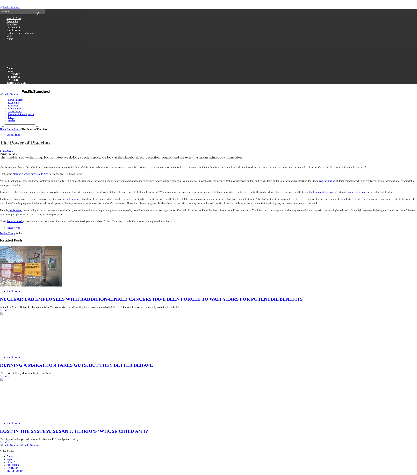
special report (15, 210)
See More (5, 310)
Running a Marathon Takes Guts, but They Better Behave (76, 365)
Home (3, 129)
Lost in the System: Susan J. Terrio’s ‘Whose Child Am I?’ (75, 431)
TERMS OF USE (16, 82)
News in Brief (14, 18)
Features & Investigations (20, 33)
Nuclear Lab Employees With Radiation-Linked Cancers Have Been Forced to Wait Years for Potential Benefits (151, 299)
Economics (12, 21)
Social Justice (13, 30)
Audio (10, 39)
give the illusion (327, 181)
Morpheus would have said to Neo (30, 174)
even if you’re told (356, 192)
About (10, 68)
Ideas (9, 36)
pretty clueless (73, 199)
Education (12, 24)
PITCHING (13, 76)
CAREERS (13, 79)
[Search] (38, 11)
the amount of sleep (323, 192)
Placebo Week (14, 227)
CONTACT (13, 74)
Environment (13, 27)
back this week (15, 221)
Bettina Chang (6, 151)
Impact (10, 71)
